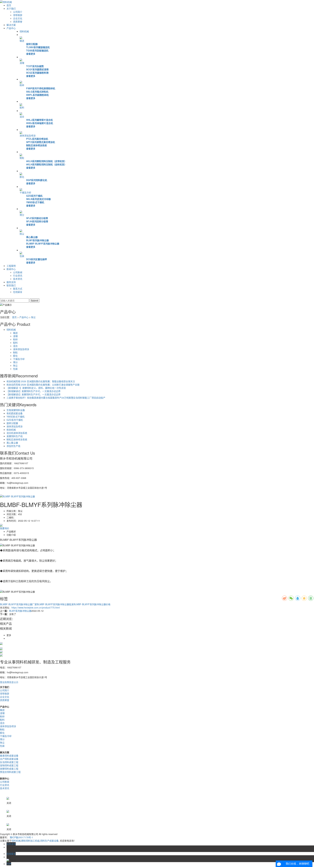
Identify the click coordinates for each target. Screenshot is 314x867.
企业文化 (17, 18)
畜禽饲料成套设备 (9, 755)
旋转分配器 (32, 44)
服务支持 (11, 282)
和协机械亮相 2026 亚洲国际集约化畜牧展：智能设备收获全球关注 (41, 381)
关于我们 (11, 8)
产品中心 (11, 28)
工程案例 (11, 265)
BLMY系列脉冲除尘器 (37, 240)
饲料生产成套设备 (49, 840)
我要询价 (4, 528)
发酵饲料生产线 (15, 436)
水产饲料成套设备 (9, 758)
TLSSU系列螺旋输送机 (38, 47)
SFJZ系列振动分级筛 (37, 218)
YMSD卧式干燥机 (35, 202)
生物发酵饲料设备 (16, 410)
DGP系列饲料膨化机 (36, 180)
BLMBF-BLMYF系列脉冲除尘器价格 (92, 604)
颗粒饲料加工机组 (30, 840)
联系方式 (17, 288)
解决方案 (11, 24)
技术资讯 (17, 278)
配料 (22, 107)
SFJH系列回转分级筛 (37, 221)
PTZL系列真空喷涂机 (37, 138)
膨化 (22, 176)
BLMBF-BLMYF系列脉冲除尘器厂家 (18, 604)
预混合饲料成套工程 (10, 771)
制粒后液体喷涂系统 (36, 145)
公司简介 (17, 11)
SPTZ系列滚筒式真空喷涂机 (40, 142)
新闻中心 (11, 269)
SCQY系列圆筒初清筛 (37, 69)
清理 (22, 62)
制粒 (22, 157)
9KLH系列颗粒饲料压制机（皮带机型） (46, 161)
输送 (22, 40)
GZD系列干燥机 (34, 195)
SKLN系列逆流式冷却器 (38, 199)
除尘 (22, 233)
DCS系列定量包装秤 (36, 259)
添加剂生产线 (13, 446)
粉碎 (22, 85)
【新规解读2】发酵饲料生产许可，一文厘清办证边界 (34, 391)
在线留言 (17, 291)
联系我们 (11, 285)
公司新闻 (17, 272)
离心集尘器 (32, 237)
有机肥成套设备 (15, 413)
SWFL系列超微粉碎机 (37, 94)
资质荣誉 (17, 21)
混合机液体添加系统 (17, 432)
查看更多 (30, 53)
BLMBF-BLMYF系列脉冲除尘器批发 (55, 604)
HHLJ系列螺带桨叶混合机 (39, 119)
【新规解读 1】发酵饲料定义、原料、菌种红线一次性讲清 (36, 387)
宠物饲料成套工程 (9, 765)
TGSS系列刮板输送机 (37, 50)
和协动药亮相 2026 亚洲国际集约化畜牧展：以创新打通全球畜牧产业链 (43, 384)
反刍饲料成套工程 (9, 762)
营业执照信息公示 (9, 682)
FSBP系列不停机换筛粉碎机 (40, 88)
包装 (22, 256)
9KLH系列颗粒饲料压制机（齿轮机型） (46, 164)
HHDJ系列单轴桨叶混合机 (39, 123)
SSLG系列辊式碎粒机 (37, 91)
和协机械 (11, 429)
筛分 (22, 214)
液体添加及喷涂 (28, 135)
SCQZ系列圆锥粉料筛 (37, 72)
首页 (9, 5)
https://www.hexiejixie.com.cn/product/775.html (35, 607)
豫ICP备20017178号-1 (21, 837)
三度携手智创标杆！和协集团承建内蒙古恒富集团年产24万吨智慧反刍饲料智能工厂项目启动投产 (56, 397)
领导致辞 (17, 15)
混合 (22, 116)
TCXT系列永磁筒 (35, 66)
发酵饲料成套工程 (9, 768)
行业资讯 (17, 275)
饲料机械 (24, 31)
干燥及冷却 (25, 192)
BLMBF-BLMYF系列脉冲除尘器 (42, 243)
